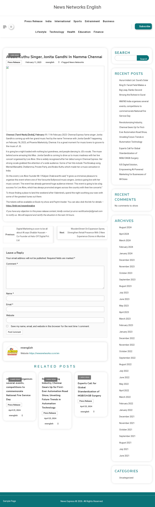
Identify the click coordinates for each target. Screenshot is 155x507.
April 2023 (124, 312)
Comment (12, 263)
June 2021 (124, 456)
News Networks (76, 62)
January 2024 (125, 253)
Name (10, 293)
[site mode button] (11, 26)
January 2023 (125, 332)
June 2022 (124, 377)
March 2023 (125, 319)
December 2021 (127, 416)
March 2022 (125, 397)
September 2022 (127, 358)
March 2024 (125, 240)
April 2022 (124, 390)
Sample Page (9, 501)
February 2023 (126, 325)
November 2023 (127, 266)
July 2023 (124, 292)
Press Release (34, 21)
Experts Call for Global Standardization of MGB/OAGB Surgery (129, 153)
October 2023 (125, 273)
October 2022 (125, 351)
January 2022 (125, 410)
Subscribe (144, 26)
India (49, 21)
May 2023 (124, 305)
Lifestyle (40, 31)
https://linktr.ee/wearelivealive (20, 205)
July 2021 (124, 449)
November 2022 (127, 345)
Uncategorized (126, 478)
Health (71, 31)
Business (108, 21)
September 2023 (127, 279)
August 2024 (125, 227)
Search (122, 53)
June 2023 (124, 299)
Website (10, 315)
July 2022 (124, 371)
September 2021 (127, 436)
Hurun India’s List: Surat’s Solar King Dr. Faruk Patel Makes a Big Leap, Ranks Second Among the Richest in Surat (133, 87)
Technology (56, 31)
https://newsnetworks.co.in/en (44, 353)
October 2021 (125, 429)
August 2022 (125, 364)
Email (9, 304)
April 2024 (124, 234)
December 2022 (127, 338)
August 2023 (125, 286)
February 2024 (126, 247)
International (63, 21)
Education (84, 31)
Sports (78, 21)
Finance (99, 31)
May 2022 (124, 384)
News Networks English (77, 7)
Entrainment (92, 21)
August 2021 (125, 442)
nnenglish (50, 62)
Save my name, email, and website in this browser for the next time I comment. (50, 326)
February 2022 (126, 403)
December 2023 (127, 260)
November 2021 (127, 423)
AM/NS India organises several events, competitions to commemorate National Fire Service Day (133, 108)
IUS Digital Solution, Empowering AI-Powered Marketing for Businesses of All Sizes (132, 171)
